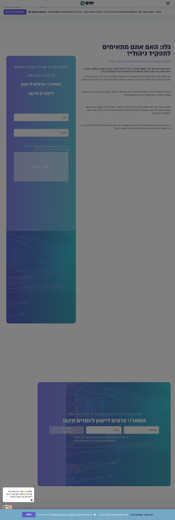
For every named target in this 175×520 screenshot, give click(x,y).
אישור (28, 514)
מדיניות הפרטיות (59, 514)
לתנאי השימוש (74, 514)
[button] (18, 491)
